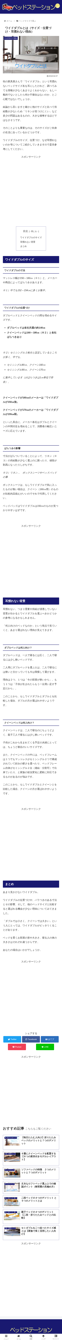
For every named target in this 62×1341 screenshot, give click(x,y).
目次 (25, 231)
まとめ (23, 246)
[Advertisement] (31, 191)
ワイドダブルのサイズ (31, 237)
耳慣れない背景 (27, 242)
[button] (56, 670)
